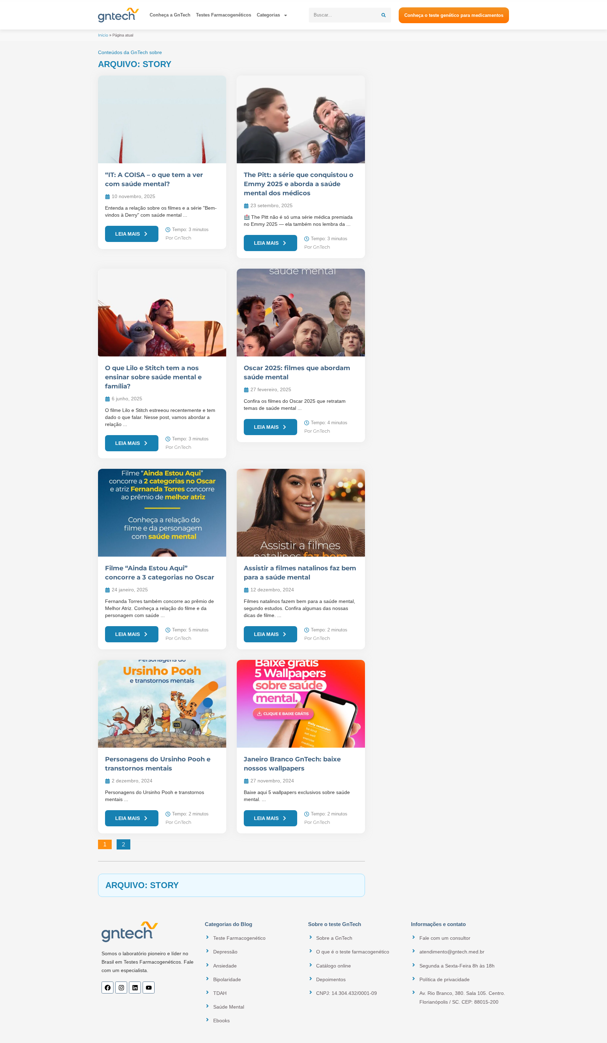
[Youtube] (149, 987)
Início (103, 35)
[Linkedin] (135, 987)
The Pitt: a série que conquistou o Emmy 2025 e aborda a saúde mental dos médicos (298, 184)
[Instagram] (121, 987)
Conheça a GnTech (170, 15)
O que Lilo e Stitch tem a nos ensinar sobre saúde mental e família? (153, 377)
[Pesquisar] (383, 15)
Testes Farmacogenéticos (223, 15)
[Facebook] (107, 987)
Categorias (268, 15)
